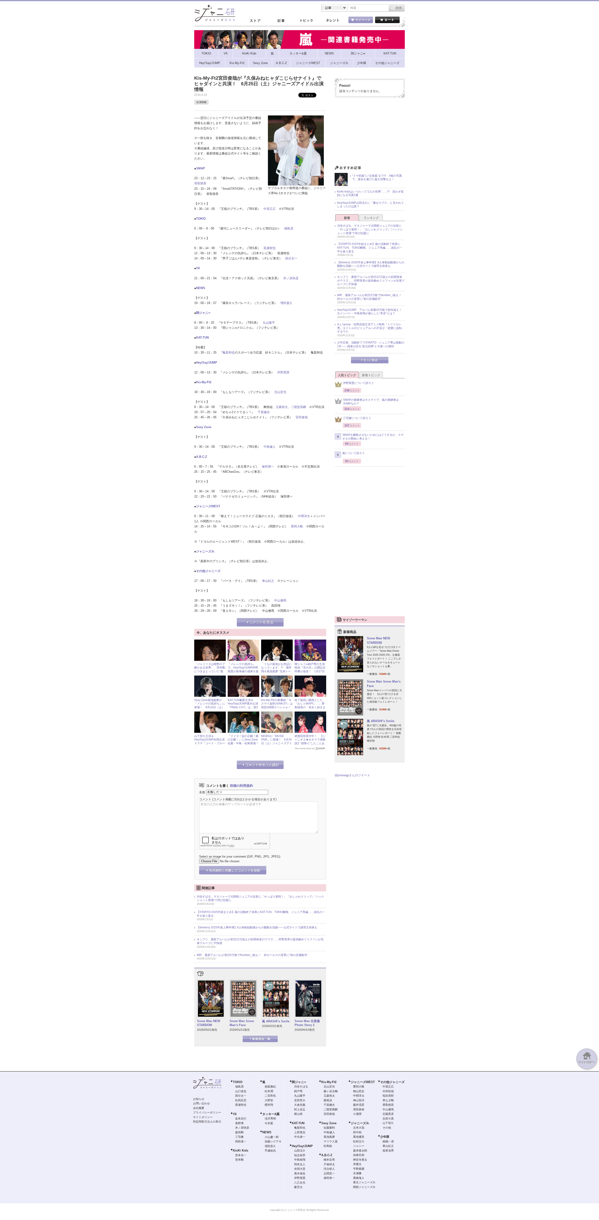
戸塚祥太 (329, 1164)
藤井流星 (358, 1104)
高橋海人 (358, 1178)
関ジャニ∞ (203, 313)
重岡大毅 (297, 526)
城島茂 (288, 228)
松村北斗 (358, 1141)
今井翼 (269, 1123)
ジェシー (358, 1146)
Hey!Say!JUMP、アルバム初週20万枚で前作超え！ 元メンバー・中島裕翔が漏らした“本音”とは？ (371, 311)
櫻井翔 (269, 1104)
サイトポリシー (203, 1117)
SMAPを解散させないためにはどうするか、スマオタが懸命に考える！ (373, 436)
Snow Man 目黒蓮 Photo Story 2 (307, 1023)
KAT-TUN (202, 337)
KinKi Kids (240, 1150)
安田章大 (299, 1100)
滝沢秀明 (270, 1118)
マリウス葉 (331, 1141)
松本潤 (269, 1091)
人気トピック (347, 375)
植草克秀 (388, 1150)
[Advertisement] (370, 133)
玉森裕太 (282, 407)
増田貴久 (286, 303)
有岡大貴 (299, 1168)
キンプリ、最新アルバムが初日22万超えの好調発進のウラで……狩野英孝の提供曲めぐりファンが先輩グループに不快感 (260, 941)
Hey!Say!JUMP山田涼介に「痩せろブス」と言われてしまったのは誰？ (370, 204)
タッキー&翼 (271, 1114)
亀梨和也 (229, 352)
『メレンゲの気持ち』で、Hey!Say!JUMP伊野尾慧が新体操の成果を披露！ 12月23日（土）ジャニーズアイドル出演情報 (243, 673)
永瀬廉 (357, 1173)
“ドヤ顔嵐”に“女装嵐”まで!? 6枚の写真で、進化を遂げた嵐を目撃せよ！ (377, 177)
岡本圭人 (299, 1164)
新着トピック (371, 375)
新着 (347, 218)
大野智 (269, 1100)
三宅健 (239, 1136)
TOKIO (201, 218)
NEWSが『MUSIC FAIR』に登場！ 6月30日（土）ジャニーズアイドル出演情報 (276, 741)
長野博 (239, 1123)
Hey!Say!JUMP (206, 362)
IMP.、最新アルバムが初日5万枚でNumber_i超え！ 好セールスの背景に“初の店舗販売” (252, 955)
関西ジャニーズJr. (364, 1187)
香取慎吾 (200, 183)
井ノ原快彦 (291, 278)
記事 (281, 21)
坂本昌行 (240, 1118)
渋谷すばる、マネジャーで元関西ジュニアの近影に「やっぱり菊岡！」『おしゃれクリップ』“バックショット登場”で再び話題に (260, 898)
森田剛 (239, 1132)
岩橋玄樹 (358, 1155)
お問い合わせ (201, 1103)
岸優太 (357, 1164)
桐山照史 (358, 1091)
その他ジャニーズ (208, 571)
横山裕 (298, 1114)
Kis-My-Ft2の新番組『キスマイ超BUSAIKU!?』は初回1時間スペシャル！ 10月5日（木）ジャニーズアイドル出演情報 (277, 707)
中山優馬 (280, 600)
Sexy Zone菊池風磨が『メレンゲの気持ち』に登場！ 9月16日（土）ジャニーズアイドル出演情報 (209, 707)
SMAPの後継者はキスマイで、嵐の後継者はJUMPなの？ (371, 401)
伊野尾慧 (283, 372)
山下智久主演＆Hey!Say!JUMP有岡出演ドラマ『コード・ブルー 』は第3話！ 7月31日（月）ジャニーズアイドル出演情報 (209, 745)
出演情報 (201, 102)
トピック (306, 21)
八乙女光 (299, 1182)
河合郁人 (329, 1168)
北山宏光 (280, 392)
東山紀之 (268, 581)
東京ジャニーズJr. (364, 1182)
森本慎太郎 (360, 1150)
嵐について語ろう (353, 453)
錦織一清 (388, 1141)
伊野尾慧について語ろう (358, 383)
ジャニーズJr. (205, 551)
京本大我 (358, 1127)
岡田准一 (240, 1141)
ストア (255, 21)
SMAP (200, 168)
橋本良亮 (329, 1159)
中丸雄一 (299, 1136)
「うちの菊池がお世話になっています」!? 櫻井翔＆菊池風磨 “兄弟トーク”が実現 (276, 669)
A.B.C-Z (201, 456)
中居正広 (269, 209)
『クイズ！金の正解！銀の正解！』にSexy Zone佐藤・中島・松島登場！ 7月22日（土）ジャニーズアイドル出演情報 (244, 743)
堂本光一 (240, 1155)
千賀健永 (264, 412)
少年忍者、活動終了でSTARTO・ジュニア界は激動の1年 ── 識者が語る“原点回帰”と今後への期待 (370, 344)
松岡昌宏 (240, 1100)
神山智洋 (358, 1100)
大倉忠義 (299, 1104)
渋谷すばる (301, 1086)
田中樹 (357, 1132)
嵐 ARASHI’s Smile (275, 1021)
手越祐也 (270, 1150)
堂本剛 (239, 1159)
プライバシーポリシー (207, 1112)
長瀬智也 (269, 248)
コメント (205, 799)
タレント (332, 21)
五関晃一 (329, 1173)
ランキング (371, 218)
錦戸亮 (298, 1091)
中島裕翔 (299, 1159)
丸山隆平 (269, 322)
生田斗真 (388, 1118)
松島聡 (328, 1146)
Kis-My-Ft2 (203, 382)
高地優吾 (358, 1136)
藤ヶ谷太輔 (331, 1091)
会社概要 (198, 1108)
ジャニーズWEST (208, 506)
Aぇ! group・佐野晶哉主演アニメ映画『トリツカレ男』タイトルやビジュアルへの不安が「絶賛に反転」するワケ (371, 328)
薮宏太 (298, 1187)
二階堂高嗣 (298, 407)
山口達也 (240, 1091)
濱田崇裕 (358, 1109)
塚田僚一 (268, 466)
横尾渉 (328, 1100)
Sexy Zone (203, 427)
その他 (387, 1127)
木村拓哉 (388, 1091)
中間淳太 (304, 516)
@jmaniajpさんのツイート (352, 775)
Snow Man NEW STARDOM (208, 1023)
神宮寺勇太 (360, 1159)
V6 (198, 268)
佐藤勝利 (329, 1127)
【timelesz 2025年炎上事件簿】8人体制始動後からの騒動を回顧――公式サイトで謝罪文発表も (257, 927)
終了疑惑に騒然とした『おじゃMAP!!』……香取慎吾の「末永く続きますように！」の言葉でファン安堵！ (310, 707)
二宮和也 (270, 1095)
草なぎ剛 (388, 1100)
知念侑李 (299, 1155)
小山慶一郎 (272, 1137)
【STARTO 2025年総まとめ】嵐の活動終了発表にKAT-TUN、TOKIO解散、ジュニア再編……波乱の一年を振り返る (261, 913)
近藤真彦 (388, 1114)
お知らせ (198, 1099)
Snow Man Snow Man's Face (242, 1023)
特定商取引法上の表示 (207, 1121)
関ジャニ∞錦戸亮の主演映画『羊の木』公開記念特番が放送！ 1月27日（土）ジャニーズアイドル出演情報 (310, 671)
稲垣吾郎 (388, 1095)
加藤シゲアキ (273, 1141)
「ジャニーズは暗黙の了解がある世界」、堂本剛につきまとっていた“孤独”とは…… (209, 669)
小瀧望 (357, 1114)
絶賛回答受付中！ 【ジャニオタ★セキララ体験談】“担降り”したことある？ (310, 741)
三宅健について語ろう (357, 418)
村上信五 (299, 1109)
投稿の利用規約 (241, 785)
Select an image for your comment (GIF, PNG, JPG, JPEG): (240, 856)
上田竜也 (299, 1132)
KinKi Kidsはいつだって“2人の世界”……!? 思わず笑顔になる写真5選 (370, 193)
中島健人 (269, 446)
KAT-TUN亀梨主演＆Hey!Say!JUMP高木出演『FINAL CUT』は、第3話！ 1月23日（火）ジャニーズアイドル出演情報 (243, 709)
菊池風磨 (329, 1136)
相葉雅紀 (270, 1086)
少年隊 (384, 1136)
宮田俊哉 (302, 417)
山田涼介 (299, 1150)
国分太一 (291, 258)
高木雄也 (299, 1173)
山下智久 (388, 1123)
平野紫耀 (358, 1168)
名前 (202, 792)
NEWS (200, 288)
